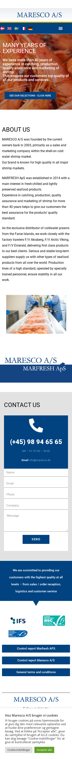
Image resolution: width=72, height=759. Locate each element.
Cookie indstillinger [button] (18, 750)
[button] (60, 28)
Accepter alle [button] (44, 750)
